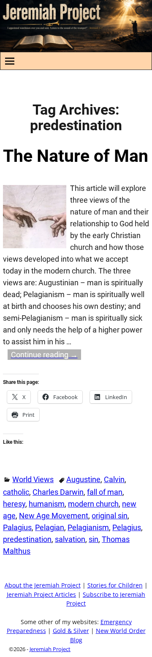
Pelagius (126, 527)
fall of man (104, 492)
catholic (16, 492)
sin (93, 539)
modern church (93, 503)
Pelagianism (88, 527)
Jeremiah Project (50, 649)
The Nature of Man (75, 156)
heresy (14, 503)
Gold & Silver (71, 631)
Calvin (114, 479)
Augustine (83, 479)
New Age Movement (53, 515)
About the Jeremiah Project (43, 585)
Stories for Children (115, 585)
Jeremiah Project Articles (41, 594)
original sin (110, 515)
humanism (47, 503)
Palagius (17, 527)
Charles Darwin (58, 492)
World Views (33, 479)
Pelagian (49, 527)
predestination (27, 539)
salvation (70, 539)
